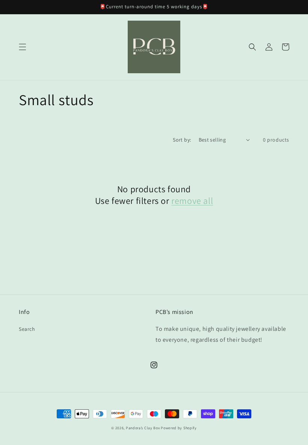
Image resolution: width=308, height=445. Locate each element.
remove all (192, 201)
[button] (22, 47)
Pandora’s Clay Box (143, 427)
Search (27, 329)
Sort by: (182, 139)
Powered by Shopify (179, 427)
